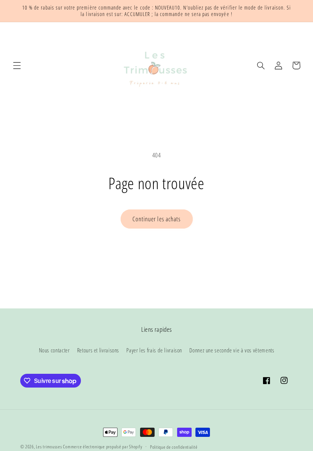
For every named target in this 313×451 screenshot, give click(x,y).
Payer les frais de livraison (154, 350)
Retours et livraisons (98, 350)
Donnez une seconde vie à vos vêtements (231, 350)
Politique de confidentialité (174, 447)
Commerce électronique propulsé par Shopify (102, 446)
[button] (17, 65)
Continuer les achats (156, 219)
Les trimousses (49, 446)
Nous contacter (54, 350)
